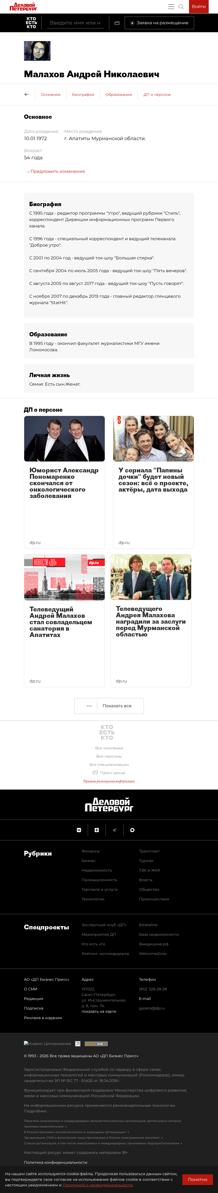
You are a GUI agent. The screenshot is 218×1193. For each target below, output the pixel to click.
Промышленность (99, 879)
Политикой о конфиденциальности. (98, 1185)
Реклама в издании (43, 1017)
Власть (145, 879)
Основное (51, 94)
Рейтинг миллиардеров (105, 953)
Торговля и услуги (100, 889)
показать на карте (99, 1011)
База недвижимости (159, 934)
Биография (83, 94)
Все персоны (109, 756)
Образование (119, 94)
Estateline (148, 924)
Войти (199, 6)
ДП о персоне (157, 94)
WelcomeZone (152, 953)
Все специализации (109, 764)
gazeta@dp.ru (152, 1008)
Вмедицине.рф (154, 944)
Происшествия (154, 899)
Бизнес (89, 860)
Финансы (91, 851)
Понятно (197, 1179)
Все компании (109, 748)
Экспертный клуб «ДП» (104, 924)
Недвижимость (97, 870)
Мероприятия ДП (99, 934)
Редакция (33, 998)
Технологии (93, 899)
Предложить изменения (57, 171)
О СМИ (30, 989)
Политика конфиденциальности (55, 1162)
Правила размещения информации (109, 781)
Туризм (146, 860)
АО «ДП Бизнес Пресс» (46, 979)
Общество (149, 889)
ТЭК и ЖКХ (149, 870)
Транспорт (149, 851)
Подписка (33, 1008)
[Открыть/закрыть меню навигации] (171, 7)
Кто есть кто (93, 944)
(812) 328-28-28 (153, 989)
